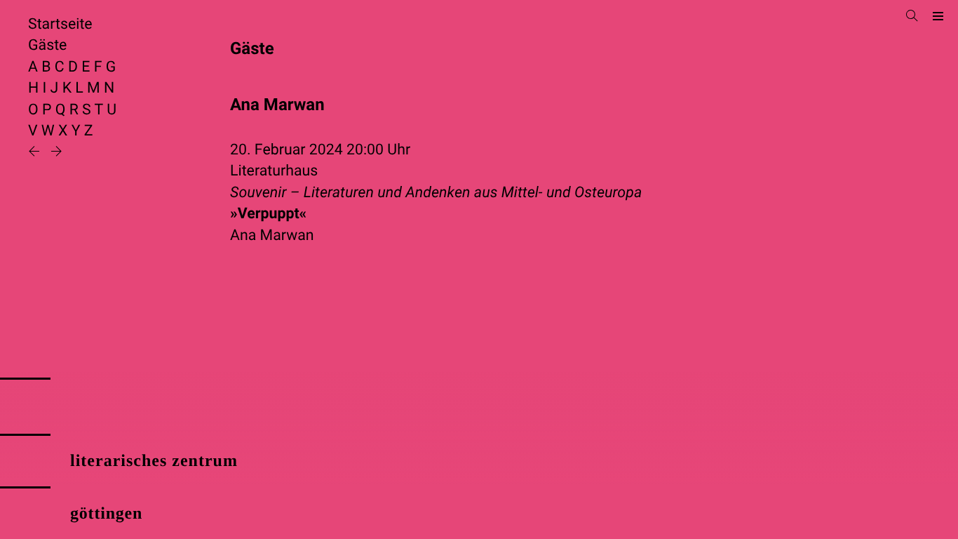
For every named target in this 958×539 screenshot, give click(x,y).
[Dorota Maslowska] (56, 152)
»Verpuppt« (268, 213)
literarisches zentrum (154, 461)
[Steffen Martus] (35, 152)
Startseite (60, 24)
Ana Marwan (272, 235)
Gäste (47, 45)
